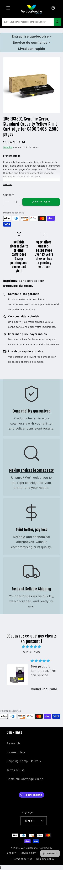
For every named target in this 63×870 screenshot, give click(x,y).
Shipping (7, 147)
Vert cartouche (29, 848)
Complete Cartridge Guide (24, 779)
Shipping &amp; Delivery (23, 761)
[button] (8, 8)
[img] (31, 647)
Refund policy (28, 852)
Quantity (8, 194)
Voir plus (7, 184)
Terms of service (22, 859)
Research (13, 743)
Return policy (15, 752)
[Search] (57, 22)
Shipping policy (45, 859)
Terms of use (15, 770)
